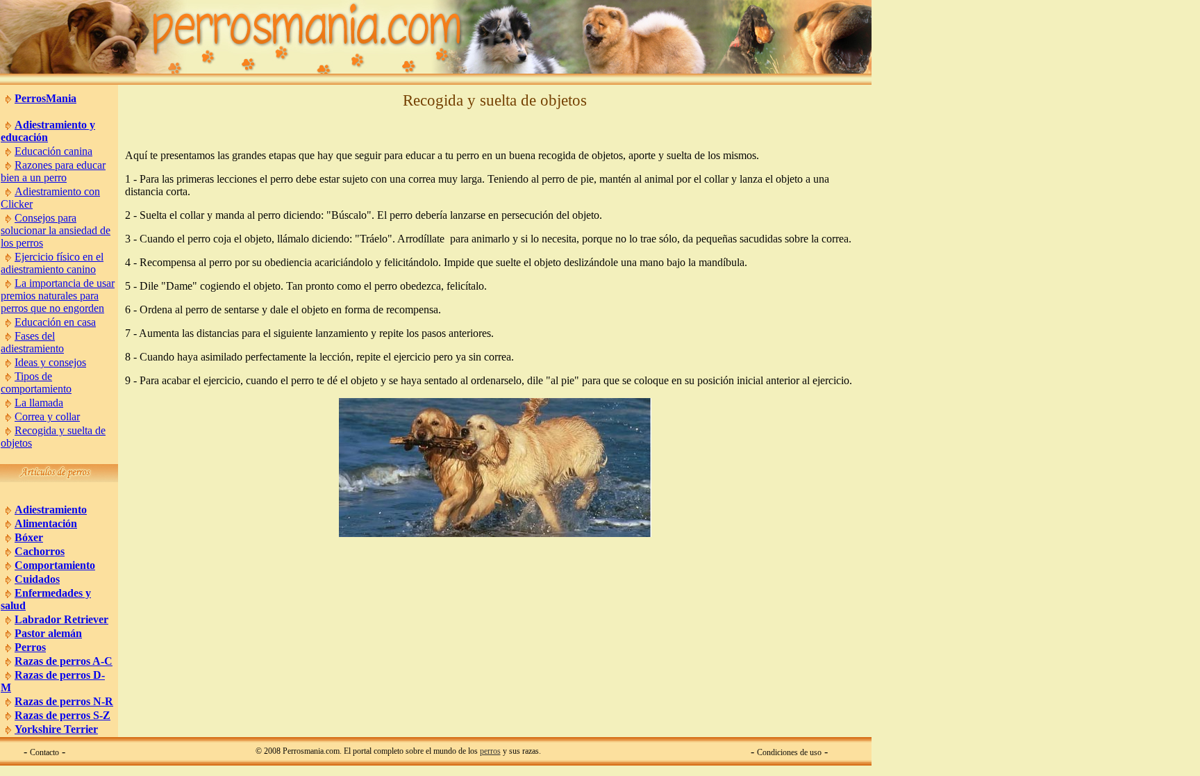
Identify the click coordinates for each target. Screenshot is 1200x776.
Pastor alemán (48, 633)
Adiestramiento (51, 509)
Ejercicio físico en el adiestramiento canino (52, 263)
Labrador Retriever (61, 619)
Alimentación (46, 523)
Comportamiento (55, 565)
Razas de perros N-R (64, 701)
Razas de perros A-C (63, 661)
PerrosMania (45, 98)
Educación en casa (55, 322)
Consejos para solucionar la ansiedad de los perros (55, 230)
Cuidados (37, 579)
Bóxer (29, 537)
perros (490, 751)
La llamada (39, 402)
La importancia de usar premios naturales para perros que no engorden (58, 295)
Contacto (44, 752)
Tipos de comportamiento (36, 382)
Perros (30, 647)
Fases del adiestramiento (32, 342)
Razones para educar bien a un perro (53, 171)
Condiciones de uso (789, 752)
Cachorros (40, 551)
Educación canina (53, 151)
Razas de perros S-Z (62, 715)
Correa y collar (47, 416)
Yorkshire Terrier (56, 729)
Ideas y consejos (50, 362)
